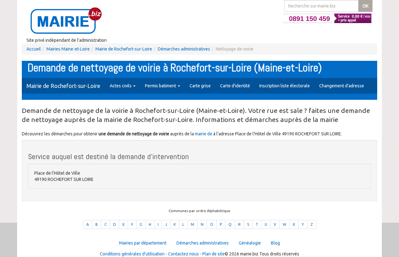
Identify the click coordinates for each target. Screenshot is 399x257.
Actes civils (121, 85)
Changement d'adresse (341, 85)
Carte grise (200, 85)
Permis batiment (161, 85)
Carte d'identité (235, 85)
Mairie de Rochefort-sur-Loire (123, 48)
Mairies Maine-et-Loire (68, 48)
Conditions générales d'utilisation (132, 253)
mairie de (204, 133)
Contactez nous (183, 253)
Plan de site (213, 253)
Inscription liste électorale (284, 85)
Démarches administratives (184, 48)
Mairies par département (142, 242)
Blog (275, 242)
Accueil (33, 48)
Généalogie (250, 242)
